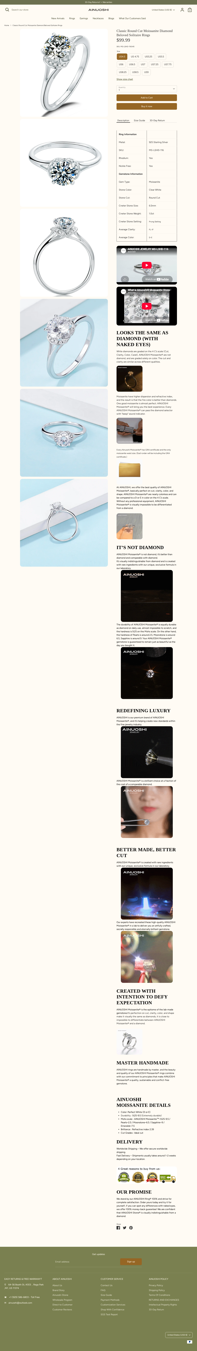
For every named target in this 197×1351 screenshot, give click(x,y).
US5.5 (161, 56)
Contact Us (106, 1285)
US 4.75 (135, 56)
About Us (57, 1285)
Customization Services (113, 1304)
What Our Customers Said (132, 18)
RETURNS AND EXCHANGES (164, 1300)
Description (123, 120)
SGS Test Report (109, 1314)
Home (6, 25)
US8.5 (135, 72)
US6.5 (132, 64)
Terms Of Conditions (159, 1295)
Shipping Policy (157, 1290)
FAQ (103, 1290)
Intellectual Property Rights (163, 1304)
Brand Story (58, 1290)
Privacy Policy (156, 1285)
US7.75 (167, 64)
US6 (121, 64)
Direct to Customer (62, 1304)
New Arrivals (57, 18)
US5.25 (148, 56)
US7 (143, 64)
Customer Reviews (62, 1309)
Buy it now (146, 106)
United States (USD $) (162, 10)
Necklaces (98, 18)
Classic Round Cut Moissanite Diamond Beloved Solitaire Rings (37, 25)
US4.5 (122, 56)
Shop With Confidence (112, 1309)
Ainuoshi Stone (60, 1295)
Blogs (111, 18)
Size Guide (139, 120)
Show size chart (125, 79)
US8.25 (122, 72)
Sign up (131, 1261)
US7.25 (154, 64)
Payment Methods (110, 1300)
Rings (72, 18)
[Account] (182, 10)
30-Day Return (157, 120)
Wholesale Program (62, 1300)
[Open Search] (7, 10)
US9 (146, 72)
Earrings (84, 18)
